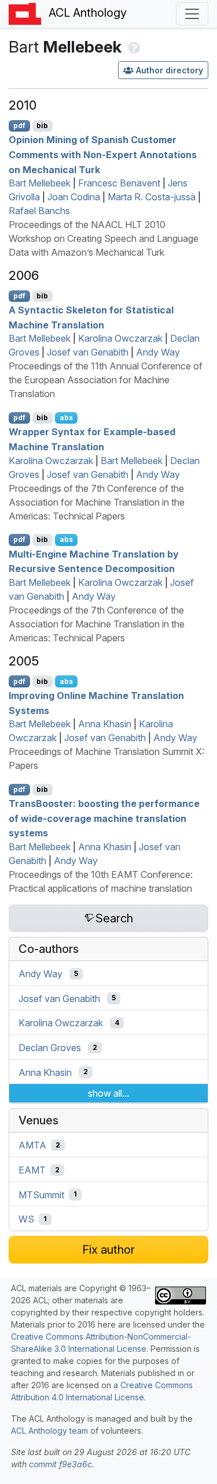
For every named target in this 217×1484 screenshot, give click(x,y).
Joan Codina (73, 197)
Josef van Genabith (87, 352)
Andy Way (158, 352)
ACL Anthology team (49, 1431)
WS (26, 1219)
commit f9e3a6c (60, 1464)
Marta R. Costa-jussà (152, 197)
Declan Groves (50, 1047)
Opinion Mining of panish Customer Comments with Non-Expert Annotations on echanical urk (103, 154)
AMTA (32, 1145)
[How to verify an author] (133, 47)
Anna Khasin (104, 724)
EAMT (32, 1170)
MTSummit (41, 1194)
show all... (108, 1093)
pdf (19, 125)
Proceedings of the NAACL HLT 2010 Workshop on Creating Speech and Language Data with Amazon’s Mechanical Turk (103, 238)
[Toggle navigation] (192, 13)
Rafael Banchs (39, 210)
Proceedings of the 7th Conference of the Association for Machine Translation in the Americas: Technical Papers (97, 502)
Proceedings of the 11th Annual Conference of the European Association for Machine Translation (106, 379)
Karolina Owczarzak (120, 338)
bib (42, 125)
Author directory (169, 70)
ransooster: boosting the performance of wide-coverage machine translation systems (104, 818)
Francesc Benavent (119, 183)
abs (66, 417)
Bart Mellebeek (40, 183)
